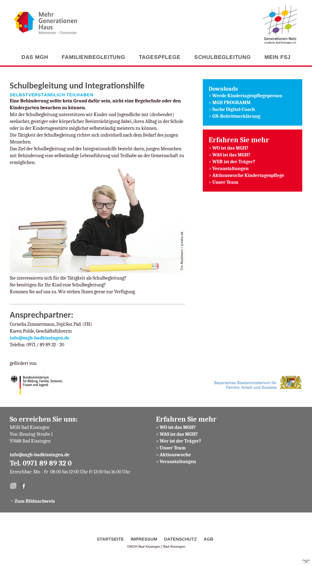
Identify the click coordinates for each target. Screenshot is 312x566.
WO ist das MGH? (230, 148)
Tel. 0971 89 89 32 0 (41, 463)
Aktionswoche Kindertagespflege (248, 175)
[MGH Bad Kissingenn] (45, 19)
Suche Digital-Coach (233, 109)
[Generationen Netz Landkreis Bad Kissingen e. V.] (280, 25)
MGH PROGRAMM (231, 102)
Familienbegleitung (93, 57)
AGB (208, 539)
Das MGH (34, 57)
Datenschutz (180, 539)
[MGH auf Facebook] (23, 487)
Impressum (144, 539)
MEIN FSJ (277, 57)
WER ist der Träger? (233, 161)
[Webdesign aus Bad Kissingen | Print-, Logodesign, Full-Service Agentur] (306, 561)
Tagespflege (160, 57)
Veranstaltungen (230, 168)
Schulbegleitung (222, 57)
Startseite (110, 539)
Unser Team (225, 182)
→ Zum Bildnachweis (32, 501)
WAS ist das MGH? (231, 155)
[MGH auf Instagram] (13, 487)
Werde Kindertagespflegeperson (247, 95)
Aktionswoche (175, 454)
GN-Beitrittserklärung (236, 116)
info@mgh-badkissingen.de (39, 338)
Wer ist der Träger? (180, 441)
